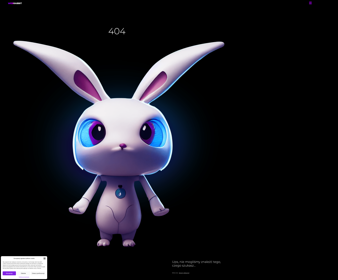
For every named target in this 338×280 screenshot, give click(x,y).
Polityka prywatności (24, 277)
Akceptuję (9, 273)
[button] (44, 258)
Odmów (23, 273)
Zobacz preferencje (38, 273)
